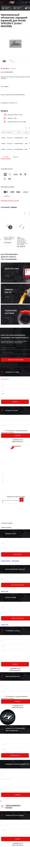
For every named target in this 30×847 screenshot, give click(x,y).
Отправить (15, 401)
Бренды (17, 476)
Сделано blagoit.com (6, 518)
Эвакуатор (17, 478)
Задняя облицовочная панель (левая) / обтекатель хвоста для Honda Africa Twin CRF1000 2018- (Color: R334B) (22, 241)
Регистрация (15, 560)
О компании (17, 473)
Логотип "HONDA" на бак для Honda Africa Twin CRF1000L (9, 238)
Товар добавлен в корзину (12, 806)
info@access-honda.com (17, 441)
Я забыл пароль (5, 560)
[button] (25, 213)
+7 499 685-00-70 (16, 491)
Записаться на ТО (15, 755)
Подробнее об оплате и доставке (10, 200)
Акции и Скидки (17, 481)
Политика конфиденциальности (16, 507)
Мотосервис (17, 480)
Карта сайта (16, 470)
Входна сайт (4, 591)
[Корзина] (25, 2)
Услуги (17, 475)
